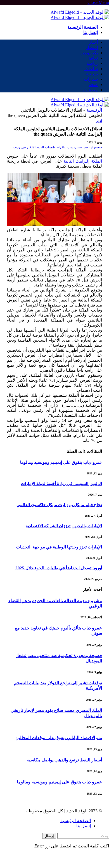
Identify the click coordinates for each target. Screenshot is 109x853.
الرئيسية (94, 110)
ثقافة (93, 58)
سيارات (91, 79)
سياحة (92, 74)
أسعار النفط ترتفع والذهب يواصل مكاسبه (64, 760)
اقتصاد (92, 47)
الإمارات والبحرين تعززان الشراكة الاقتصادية (64, 526)
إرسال (49, 836)
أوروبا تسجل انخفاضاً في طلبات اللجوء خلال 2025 (58, 568)
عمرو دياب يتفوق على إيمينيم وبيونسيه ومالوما (61, 462)
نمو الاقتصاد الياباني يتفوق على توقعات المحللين (58, 737)
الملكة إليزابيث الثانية (83, 161)
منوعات (90, 89)
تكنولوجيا (89, 52)
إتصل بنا (90, 32)
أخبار (93, 42)
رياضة (92, 63)
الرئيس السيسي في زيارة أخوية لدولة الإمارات (61, 483)
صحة (93, 84)
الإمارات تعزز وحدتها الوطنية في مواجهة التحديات (59, 547)
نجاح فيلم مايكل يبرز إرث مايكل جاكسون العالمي (59, 505)
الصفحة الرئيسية (82, 27)
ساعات (91, 68)
